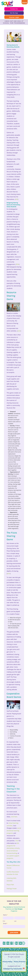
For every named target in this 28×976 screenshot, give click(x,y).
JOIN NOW (14, 932)
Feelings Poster (12, 888)
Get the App (14, 13)
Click (16, 841)
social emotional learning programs (14, 830)
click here (14, 817)
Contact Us (14, 9)
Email (5, 923)
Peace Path (10, 885)
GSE (16, 199)
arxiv (19, 331)
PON (17, 264)
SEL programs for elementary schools (13, 845)
